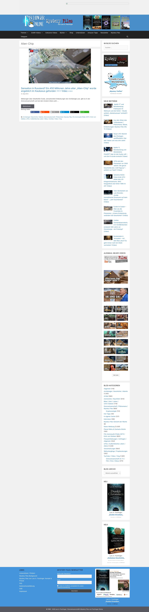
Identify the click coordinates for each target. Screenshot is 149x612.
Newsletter (104, 33)
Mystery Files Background (28, 576)
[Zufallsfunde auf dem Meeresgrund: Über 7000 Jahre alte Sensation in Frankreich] (110, 334)
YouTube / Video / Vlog (55, 119)
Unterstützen (80, 33)
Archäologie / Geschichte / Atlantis (33, 117)
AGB (20, 588)
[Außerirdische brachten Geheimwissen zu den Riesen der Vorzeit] (110, 342)
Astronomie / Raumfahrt (112, 399)
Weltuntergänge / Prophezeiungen (115, 451)
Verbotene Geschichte (116, 558)
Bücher (62, 33)
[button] (35, 112)
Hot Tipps (107, 414)
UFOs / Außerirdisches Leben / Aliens (37, 119)
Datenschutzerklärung (26, 586)
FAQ (20, 583)
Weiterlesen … (28, 106)
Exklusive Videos (51, 33)
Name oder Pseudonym (64, 573)
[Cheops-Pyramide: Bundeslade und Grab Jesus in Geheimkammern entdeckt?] (122, 334)
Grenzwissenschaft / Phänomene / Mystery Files (58, 117)
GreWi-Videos (36, 33)
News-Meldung (109, 426)
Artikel (106, 396)
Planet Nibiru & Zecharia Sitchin (115, 429)
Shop (71, 33)
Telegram (24, 36)
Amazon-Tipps (93, 33)
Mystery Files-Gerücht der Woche (115, 422)
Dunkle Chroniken (115, 515)
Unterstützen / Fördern (27, 573)
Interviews (107, 419)
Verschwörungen (109, 448)
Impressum (23, 591)
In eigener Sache (109, 416)
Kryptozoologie (111, 411)
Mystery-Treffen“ (116, 91)
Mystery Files (115, 33)
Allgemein (107, 389)
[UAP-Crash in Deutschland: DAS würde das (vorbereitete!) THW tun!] (122, 367)
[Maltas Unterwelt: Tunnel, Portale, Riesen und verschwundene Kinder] (122, 325)
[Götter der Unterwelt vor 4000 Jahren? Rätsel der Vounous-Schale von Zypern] (122, 317)
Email (58, 579)
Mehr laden (115, 375)
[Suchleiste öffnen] (127, 37)
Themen (23, 33)
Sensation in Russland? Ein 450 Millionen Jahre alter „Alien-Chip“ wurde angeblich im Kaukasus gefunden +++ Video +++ (58, 89)
